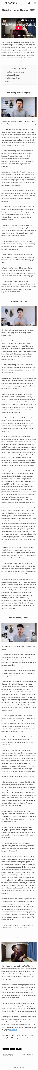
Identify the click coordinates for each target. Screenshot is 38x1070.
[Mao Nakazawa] (10, 3)
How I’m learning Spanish (13, 78)
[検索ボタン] (29, 3)
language (6, 1049)
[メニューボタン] (35, 3)
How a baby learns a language (14, 72)
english (12, 1049)
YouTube (18, 1049)
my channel (13, 1030)
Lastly (7, 81)
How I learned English (12, 75)
